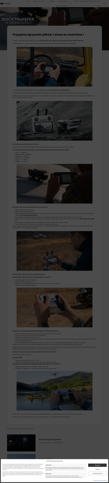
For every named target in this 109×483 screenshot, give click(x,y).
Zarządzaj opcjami (97, 473)
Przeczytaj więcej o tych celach (100, 480)
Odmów (97, 469)
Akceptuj (97, 465)
